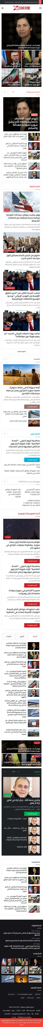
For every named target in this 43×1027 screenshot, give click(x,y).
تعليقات (8, 636)
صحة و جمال (11, 994)
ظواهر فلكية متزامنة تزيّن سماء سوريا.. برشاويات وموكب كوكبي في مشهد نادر (23, 545)
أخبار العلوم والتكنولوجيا (19, 1013)
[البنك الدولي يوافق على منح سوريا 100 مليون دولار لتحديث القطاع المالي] (34, 414)
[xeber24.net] (21, 8)
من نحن (14, 1017)
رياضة (28, 1013)
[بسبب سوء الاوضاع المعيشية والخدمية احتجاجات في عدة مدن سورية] (33, 733)
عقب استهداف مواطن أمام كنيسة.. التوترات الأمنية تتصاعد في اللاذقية (22, 472)
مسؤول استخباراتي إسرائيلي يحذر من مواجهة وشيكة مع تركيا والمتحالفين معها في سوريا (16, 713)
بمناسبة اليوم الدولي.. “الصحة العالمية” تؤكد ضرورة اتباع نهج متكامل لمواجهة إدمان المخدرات (24, 443)
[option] (21, 50)
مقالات (13, 771)
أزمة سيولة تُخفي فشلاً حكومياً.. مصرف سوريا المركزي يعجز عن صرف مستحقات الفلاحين (23, 390)
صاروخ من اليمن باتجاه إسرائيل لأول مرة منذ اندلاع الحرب (23, 256)
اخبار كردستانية (30, 1010)
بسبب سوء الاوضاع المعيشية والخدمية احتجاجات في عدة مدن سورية (15, 731)
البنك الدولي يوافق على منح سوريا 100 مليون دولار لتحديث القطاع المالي (15, 414)
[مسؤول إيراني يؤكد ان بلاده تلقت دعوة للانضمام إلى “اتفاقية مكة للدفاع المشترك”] (11, 78)
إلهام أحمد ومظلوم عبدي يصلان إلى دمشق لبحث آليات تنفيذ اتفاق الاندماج (31, 67)
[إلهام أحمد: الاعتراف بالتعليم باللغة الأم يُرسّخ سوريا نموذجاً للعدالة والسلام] (21, 31)
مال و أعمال (30, 998)
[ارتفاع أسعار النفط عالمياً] (34, 423)
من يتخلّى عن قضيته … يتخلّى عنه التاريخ (15, 829)
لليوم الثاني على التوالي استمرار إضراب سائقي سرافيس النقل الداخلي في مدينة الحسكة (15, 702)
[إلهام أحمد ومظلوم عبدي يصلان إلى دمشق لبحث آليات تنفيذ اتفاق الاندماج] (31, 59)
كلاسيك (38, 998)
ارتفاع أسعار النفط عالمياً (18, 420)
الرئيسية (38, 1010)
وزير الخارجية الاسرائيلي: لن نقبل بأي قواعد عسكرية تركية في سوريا (19, 2)
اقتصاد (37, 1013)
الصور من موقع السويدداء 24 (25, 994)
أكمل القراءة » (32, 406)
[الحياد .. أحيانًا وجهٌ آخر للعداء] (34, 821)
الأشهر (22, 636)
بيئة (33, 1013)
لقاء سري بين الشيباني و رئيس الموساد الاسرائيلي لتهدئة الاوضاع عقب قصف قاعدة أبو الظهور (15, 175)
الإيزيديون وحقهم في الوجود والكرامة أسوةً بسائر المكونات (16, 838)
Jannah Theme (5, 1020)
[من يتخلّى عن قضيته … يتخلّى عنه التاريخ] (34, 831)
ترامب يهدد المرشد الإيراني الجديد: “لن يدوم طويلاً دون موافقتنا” (22, 334)
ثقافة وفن (7, 1013)
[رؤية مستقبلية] (34, 849)
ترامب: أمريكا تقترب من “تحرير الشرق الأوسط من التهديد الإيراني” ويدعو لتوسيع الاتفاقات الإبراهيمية (22, 296)
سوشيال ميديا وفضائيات (24, 1017)
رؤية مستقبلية (22, 846)
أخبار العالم (37, 994)
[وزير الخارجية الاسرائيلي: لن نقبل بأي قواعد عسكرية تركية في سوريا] (11, 59)
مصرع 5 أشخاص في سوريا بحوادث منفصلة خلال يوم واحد (22, 465)
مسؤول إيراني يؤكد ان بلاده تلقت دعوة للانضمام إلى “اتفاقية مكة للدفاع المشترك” (11, 86)
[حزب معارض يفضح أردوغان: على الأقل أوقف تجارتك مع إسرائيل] (33, 723)
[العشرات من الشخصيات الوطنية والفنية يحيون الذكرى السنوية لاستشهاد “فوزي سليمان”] (21, 979)
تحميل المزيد (21, 351)
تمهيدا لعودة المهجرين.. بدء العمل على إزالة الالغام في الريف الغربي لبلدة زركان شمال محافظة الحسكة (15, 156)
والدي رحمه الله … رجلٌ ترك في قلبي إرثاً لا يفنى (23, 801)
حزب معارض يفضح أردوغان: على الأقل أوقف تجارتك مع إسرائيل (15, 721)
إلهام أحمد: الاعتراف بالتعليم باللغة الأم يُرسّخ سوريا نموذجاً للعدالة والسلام (23, 46)
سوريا (13, 1010)
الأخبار (23, 1010)
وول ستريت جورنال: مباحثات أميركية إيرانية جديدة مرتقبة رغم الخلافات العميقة (23, 218)
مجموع (37, 742)
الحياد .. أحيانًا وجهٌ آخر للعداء (17, 818)
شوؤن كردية (6, 1010)
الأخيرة (35, 636)
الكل (13, 92)
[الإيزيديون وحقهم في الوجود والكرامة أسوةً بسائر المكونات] (34, 840)
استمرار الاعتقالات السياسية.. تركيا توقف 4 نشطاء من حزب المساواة (31, 503)
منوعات (22, 998)
